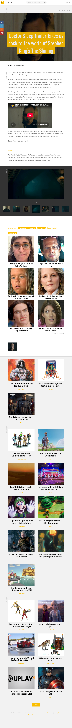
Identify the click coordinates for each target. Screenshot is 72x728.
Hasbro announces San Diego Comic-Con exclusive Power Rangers (21, 625)
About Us (42, 713)
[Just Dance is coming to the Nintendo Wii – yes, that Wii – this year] (51, 474)
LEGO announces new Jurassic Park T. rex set (50, 658)
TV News (21, 492)
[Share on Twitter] (2, 26)
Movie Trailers (50, 630)
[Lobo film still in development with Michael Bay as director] (21, 370)
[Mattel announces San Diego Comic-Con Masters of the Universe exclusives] (51, 370)
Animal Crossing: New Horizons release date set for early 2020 (21, 589)
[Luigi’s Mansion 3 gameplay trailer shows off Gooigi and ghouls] (21, 507)
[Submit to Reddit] (2, 29)
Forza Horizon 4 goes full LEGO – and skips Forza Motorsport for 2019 (21, 658)
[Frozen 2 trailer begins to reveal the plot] (51, 611)
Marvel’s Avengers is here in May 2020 (51, 692)
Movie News (21, 389)
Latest (36, 705)
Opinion (12, 395)
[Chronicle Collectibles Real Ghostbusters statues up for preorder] (21, 440)
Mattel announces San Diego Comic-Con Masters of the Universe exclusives (51, 385)
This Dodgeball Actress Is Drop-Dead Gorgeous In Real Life (21, 329)
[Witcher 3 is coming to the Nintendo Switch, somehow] (21, 541)
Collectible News (21, 459)
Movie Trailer (43, 602)
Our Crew (36, 713)
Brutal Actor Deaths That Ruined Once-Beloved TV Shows (51, 329)
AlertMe (10, 150)
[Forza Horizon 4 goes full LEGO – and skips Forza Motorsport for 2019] (21, 644)
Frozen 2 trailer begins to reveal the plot (51, 625)
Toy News (50, 389)
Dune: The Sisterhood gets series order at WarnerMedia (21, 488)
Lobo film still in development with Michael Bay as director (21, 384)
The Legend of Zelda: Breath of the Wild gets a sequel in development (50, 555)
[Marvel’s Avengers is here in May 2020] (51, 678)
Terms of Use (31, 715)
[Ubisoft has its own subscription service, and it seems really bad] (21, 678)
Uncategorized (50, 663)
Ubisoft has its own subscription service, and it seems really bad (21, 692)
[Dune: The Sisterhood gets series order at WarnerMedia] (21, 474)
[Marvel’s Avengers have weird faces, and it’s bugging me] (21, 404)
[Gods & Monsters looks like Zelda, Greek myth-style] (51, 440)
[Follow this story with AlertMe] (2, 33)
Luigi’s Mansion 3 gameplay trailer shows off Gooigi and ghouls (21, 521)
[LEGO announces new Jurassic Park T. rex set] (51, 644)
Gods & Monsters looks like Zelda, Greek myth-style (51, 454)
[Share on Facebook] (2, 22)
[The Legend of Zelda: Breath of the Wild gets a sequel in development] (51, 541)
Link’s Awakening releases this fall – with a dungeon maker (51, 521)
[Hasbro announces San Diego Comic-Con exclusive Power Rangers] (21, 611)
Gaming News (21, 526)
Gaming (21, 422)
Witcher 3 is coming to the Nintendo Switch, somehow (21, 555)
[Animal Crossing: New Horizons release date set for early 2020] (21, 575)
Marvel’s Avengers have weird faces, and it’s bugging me (21, 418)
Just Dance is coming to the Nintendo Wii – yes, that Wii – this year (50, 488)
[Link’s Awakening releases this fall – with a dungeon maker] (51, 507)
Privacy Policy (58, 713)
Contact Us (49, 713)
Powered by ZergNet (59, 333)
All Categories (40, 715)
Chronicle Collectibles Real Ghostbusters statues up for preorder (21, 455)
